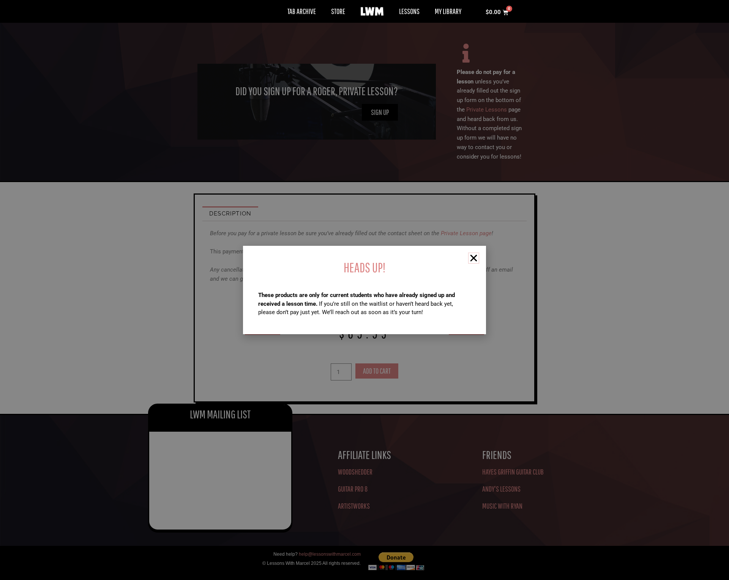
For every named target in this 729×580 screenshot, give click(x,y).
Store (338, 11)
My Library (448, 11)
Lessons (409, 11)
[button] (473, 258)
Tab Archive (301, 11)
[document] (364, 290)
